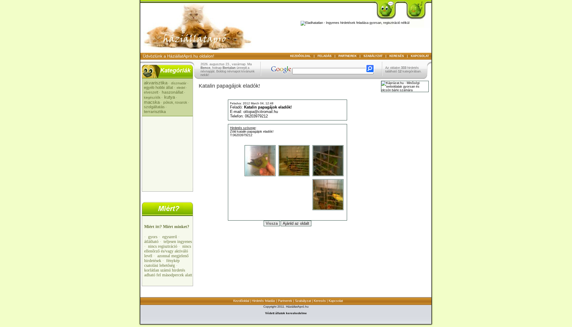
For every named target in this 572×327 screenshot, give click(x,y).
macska (152, 102)
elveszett (151, 92)
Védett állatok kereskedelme (286, 313)
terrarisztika (155, 111)
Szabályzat (303, 301)
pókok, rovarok (175, 102)
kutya (169, 97)
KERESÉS (396, 56)
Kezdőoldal (241, 301)
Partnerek (285, 301)
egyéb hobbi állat (158, 87)
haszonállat (172, 92)
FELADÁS (325, 56)
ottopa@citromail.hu (260, 111)
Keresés (320, 301)
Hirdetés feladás (263, 301)
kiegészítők (152, 97)
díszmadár (178, 83)
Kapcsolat (336, 301)
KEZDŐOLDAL (300, 56)
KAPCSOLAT (420, 56)
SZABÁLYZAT (373, 56)
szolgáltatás (154, 107)
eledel (181, 87)
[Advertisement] (168, 152)
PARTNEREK (347, 56)
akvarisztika (155, 82)
